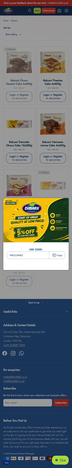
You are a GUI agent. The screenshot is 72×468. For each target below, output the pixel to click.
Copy (59, 255)
